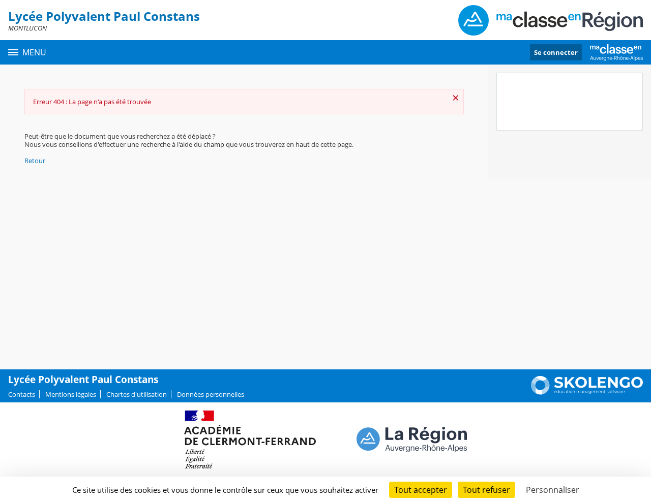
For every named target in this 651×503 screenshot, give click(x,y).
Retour (34, 160)
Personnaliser (552, 489)
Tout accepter (420, 489)
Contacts (21, 394)
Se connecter (556, 52)
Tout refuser (486, 489)
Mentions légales (70, 394)
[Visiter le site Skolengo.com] (587, 392)
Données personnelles (210, 394)
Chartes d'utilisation (136, 394)
